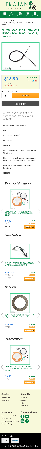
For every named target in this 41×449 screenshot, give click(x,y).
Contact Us (24, 406)
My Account (5, 398)
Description (20, 104)
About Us (23, 398)
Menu (4, 16)
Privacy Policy (6, 419)
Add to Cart (25, 95)
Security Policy (6, 424)
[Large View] (20, 56)
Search (11, 16)
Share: (29, 81)
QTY (6, 227)
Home (3, 21)
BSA (19, 21)
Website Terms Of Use (9, 416)
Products (20, 16)
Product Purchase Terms (10, 421)
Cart (27, 16)
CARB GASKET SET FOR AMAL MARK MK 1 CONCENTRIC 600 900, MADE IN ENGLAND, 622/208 (19, 213)
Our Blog (23, 400)
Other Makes (11, 21)
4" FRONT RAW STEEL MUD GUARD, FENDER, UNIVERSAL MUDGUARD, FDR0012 (19, 264)
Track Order (5, 400)
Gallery (22, 403)
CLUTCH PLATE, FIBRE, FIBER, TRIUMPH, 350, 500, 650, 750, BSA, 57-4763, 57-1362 (19, 316)
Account (35, 16)
